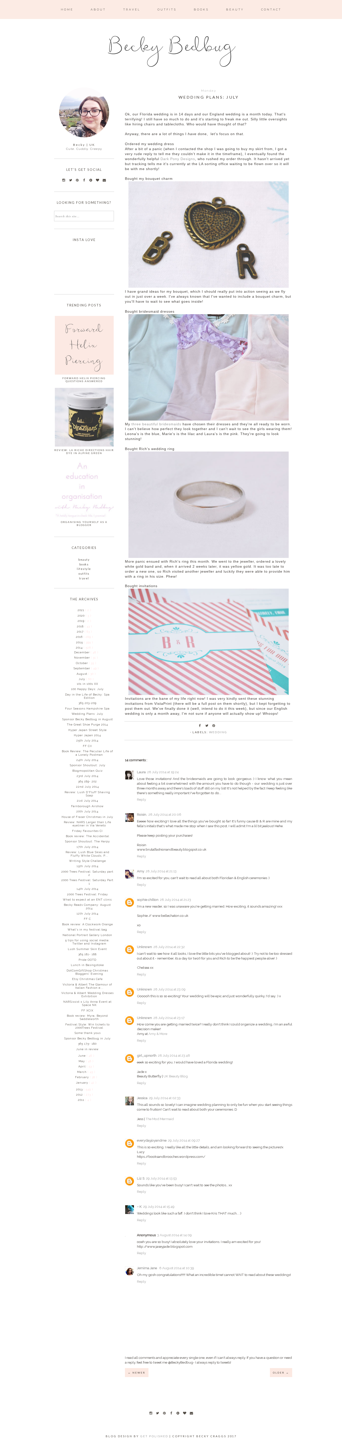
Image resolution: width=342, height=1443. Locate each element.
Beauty (84, 559)
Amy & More (157, 1034)
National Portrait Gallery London (87, 935)
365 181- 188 (87, 954)
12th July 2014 (87, 913)
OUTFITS (167, 9)
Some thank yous (87, 1033)
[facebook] (171, 1413)
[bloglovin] (185, 1413)
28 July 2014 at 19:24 (163, 772)
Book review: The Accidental (87, 836)
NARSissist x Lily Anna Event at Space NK (87, 1003)
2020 (82, 615)
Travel (84, 578)
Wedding (218, 732)
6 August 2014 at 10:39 (176, 1268)
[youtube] (178, 1413)
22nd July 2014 (87, 786)
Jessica (142, 1098)
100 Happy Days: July (87, 689)
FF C (87, 919)
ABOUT (98, 9)
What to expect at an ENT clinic (87, 899)
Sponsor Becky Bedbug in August (87, 719)
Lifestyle (84, 568)
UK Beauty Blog (175, 1076)
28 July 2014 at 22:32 (169, 947)
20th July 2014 (87, 811)
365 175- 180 (87, 1043)
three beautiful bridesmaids (156, 424)
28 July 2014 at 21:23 (175, 900)
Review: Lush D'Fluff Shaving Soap (87, 794)
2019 (81, 621)
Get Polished (154, 1436)
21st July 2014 (87, 800)
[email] (191, 1413)
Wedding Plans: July (87, 714)
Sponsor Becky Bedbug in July (87, 1038)
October (82, 663)
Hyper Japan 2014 (87, 735)
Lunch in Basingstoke (87, 965)
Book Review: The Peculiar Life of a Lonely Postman (87, 753)
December (82, 652)
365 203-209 (87, 703)
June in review (87, 1049)
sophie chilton (147, 900)
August (82, 674)
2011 (81, 1100)
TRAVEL (131, 9)
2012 (80, 1094)
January (82, 1082)
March (82, 1072)
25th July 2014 (87, 740)
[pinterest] (164, 1413)
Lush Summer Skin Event (87, 949)
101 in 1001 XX (87, 684)
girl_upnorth (146, 1055)
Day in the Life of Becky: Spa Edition (87, 696)
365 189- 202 (87, 781)
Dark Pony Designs (177, 159)
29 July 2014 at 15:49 (159, 1206)
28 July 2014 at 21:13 (161, 871)
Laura (141, 772)
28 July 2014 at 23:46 (174, 1055)
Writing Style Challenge (87, 861)
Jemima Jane (147, 1268)
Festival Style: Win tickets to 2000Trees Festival (87, 1026)
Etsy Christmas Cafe (87, 979)
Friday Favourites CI (87, 831)
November (82, 657)
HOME (67, 9)
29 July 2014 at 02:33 (165, 1098)
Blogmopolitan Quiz (87, 770)
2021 (81, 610)
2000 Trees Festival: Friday (87, 894)
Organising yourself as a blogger (84, 523)
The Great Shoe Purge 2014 (87, 724)
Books (84, 564)
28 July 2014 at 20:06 (164, 814)
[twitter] (157, 1413)
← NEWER (136, 1372)
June (82, 1055)
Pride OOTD (87, 960)
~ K (139, 1206)
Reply (141, 799)
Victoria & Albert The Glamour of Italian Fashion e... (87, 986)
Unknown (144, 947)
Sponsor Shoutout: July (87, 765)
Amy (140, 871)
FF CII (87, 746)
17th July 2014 (87, 847)
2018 (81, 626)
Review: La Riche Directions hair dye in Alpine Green (84, 452)
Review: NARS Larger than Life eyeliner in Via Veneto (87, 824)
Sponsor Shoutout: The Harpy (87, 841)
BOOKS (201, 9)
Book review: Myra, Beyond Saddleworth (87, 1017)
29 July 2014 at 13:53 (161, 1178)
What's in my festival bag (87, 929)
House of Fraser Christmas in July (87, 817)
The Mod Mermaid (159, 1119)
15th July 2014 (87, 866)
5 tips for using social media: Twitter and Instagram (87, 942)
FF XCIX (87, 1010)
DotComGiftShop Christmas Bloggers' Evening (87, 972)
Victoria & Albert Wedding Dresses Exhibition (87, 994)
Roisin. (142, 814)
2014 (80, 647)
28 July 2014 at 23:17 (169, 1018)
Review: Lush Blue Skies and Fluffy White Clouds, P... (87, 854)
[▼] (75, 647)
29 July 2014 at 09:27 (184, 1140)
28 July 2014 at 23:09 (169, 989)
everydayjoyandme (151, 1140)
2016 (80, 637)
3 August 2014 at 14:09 (174, 1235)
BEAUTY (235, 9)
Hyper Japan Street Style (87, 730)
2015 (80, 642)
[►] (77, 610)
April (82, 1066)
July (82, 679)
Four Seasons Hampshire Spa (87, 708)
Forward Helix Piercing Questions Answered (84, 380)
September (82, 668)
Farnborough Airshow (87, 806)
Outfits (84, 573)
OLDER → (281, 1372)
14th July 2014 (87, 889)
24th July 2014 (87, 760)
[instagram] (151, 1413)
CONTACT (271, 9)
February (82, 1077)
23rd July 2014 (87, 776)
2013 (80, 1089)
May (82, 1061)
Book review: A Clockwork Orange (87, 924)
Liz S (140, 1178)
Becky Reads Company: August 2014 (87, 906)
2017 (81, 631)
